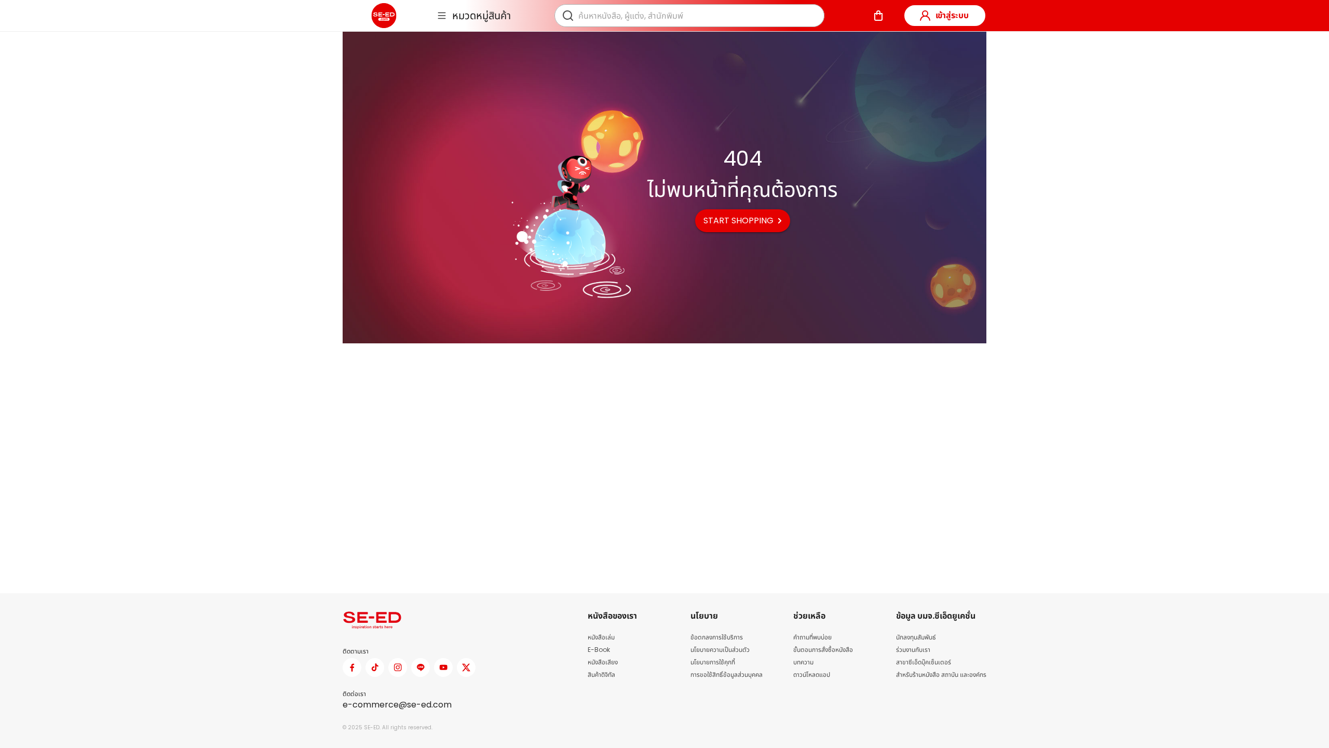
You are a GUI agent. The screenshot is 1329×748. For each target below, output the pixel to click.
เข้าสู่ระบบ (952, 15)
